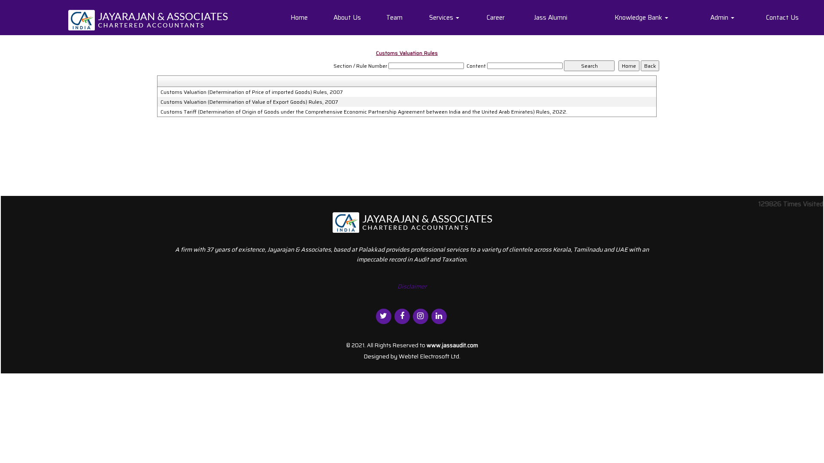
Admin (720, 17)
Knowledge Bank (639, 17)
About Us (347, 17)
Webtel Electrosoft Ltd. (429, 356)
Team (394, 17)
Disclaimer (412, 286)
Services (442, 17)
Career (496, 17)
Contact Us (782, 17)
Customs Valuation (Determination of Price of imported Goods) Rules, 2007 (252, 92)
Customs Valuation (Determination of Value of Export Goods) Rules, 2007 (249, 102)
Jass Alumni (550, 17)
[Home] (148, 20)
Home (299, 17)
